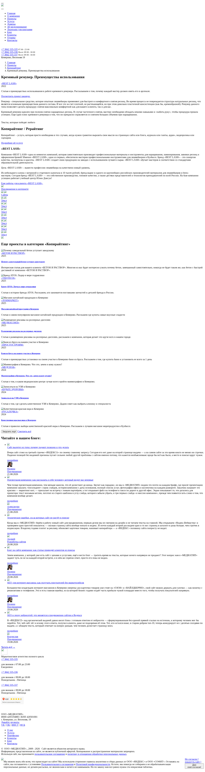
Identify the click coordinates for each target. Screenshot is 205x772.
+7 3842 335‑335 (9, 49)
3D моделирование (17, 27)
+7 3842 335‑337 (9, 54)
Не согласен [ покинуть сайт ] (193, 760)
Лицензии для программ (19, 29)
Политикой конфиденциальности (93, 764)
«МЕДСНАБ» (8, 367)
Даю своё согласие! (194, 766)
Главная (11, 13)
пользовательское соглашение (50, 754)
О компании (13, 16)
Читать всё (8, 647)
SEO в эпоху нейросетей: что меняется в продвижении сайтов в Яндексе (44, 615)
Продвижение (14, 471)
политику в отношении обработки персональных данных (97, 754)
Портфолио (13, 735)
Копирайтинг (14, 68)
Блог (9, 32)
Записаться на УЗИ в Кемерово (15, 398)
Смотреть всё (24, 431)
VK (3, 725)
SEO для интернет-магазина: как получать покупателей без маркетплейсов (45, 582)
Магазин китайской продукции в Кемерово (20, 309)
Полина (11, 468)
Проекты (11, 18)
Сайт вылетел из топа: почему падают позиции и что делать (38, 447)
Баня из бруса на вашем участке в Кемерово (20, 353)
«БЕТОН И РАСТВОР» (13, 253)
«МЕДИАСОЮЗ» (10, 322)
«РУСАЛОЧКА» (9, 411)
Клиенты (12, 35)
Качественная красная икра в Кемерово (18, 420)
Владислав (12, 636)
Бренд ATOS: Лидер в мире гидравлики (18, 286)
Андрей (11, 539)
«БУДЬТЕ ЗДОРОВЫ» (12, 389)
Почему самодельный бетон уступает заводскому (23, 262)
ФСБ (22, 725)
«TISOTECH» (8, 278)
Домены (11, 24)
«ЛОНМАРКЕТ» (10, 300)
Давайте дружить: (10, 722)
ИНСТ (15, 725)
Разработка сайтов (16, 541)
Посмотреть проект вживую (15, 96)
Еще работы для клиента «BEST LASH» (22, 183)
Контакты (12, 40)
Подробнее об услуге (12, 143)
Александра (13, 506)
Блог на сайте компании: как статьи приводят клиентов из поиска (41, 550)
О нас (10, 730)
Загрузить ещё (9, 431)
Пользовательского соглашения (57, 764)
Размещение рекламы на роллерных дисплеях (21, 331)
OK (8, 725)
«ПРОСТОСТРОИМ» (12, 345)
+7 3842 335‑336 (9, 52)
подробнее (12, 460)
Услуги (10, 21)
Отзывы (11, 37)
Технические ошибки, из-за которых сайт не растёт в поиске (38, 517)
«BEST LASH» (9, 83)
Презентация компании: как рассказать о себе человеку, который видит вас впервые (50, 480)
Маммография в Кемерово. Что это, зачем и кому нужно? (26, 376)
